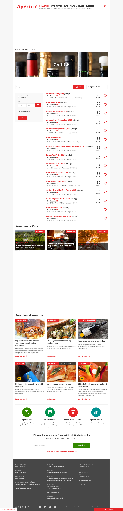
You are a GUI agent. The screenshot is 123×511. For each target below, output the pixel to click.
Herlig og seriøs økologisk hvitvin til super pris (29, 385)
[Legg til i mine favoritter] (105, 95)
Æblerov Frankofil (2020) (55, 94)
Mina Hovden (19, 478)
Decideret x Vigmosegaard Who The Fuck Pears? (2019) (66, 146)
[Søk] (105, 6)
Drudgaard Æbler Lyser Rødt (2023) (58, 216)
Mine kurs (82, 8)
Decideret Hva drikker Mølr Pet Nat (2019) (61, 190)
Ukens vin (49, 8)
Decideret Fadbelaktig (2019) (56, 111)
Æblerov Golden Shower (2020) (57, 172)
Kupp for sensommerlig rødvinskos (91, 341)
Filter (22, 118)
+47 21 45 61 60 (56, 488)
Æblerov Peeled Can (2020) (56, 181)
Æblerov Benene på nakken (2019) (58, 129)
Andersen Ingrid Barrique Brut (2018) (59, 120)
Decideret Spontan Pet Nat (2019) (58, 199)
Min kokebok (75, 8)
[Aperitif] (27, 7)
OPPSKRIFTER (56, 6)
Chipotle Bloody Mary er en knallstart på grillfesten (92, 385)
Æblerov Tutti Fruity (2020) (55, 155)
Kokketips (88, 8)
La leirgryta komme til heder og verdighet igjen (59, 342)
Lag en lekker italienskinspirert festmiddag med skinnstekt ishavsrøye (27, 343)
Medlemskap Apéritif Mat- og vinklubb (59, 480)
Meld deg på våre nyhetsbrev (56, 498)
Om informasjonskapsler (23, 488)
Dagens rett (42, 8)
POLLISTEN (44, 6)
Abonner (90, 6)
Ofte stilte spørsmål (53, 492)
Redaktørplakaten (34, 484)
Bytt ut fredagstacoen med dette (59, 384)
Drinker (55, 8)
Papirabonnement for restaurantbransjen (60, 478)
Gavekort (60, 8)
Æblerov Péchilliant (53, 102)
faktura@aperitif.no (84, 480)
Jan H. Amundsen (20, 472)
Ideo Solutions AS (96, 507)
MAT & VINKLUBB (77, 6)
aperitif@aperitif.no (53, 486)
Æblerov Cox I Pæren (53, 137)
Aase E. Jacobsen (21, 466)
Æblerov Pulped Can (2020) (55, 164)
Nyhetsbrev (67, 8)
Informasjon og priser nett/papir (57, 472)
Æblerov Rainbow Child (54, 207)
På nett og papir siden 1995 (55, 466)
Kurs (66, 6)
